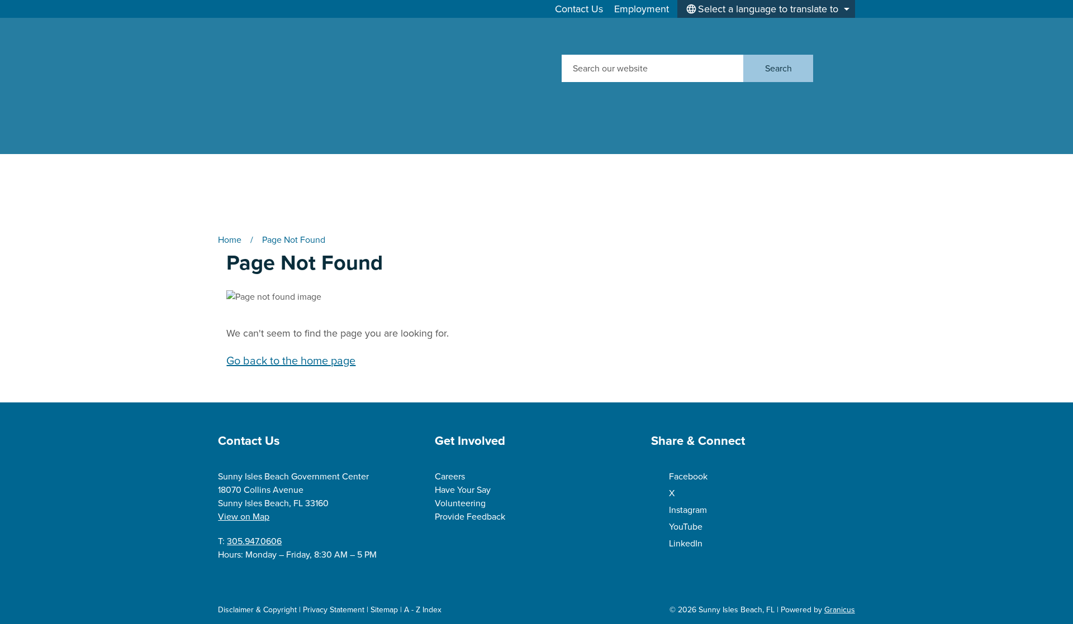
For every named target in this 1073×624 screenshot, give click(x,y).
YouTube (685, 526)
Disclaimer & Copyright (257, 610)
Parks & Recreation (519, 162)
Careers (450, 476)
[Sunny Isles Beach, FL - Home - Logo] (324, 68)
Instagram (688, 509)
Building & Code (768, 162)
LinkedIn (685, 543)
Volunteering (460, 503)
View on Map (243, 516)
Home (229, 239)
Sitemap (384, 610)
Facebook (688, 476)
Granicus (839, 610)
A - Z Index (422, 610)
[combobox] (766, 9)
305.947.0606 (254, 541)
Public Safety (250, 195)
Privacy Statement (333, 610)
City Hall (366, 162)
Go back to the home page (290, 360)
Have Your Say (463, 489)
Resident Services (643, 162)
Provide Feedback (470, 516)
